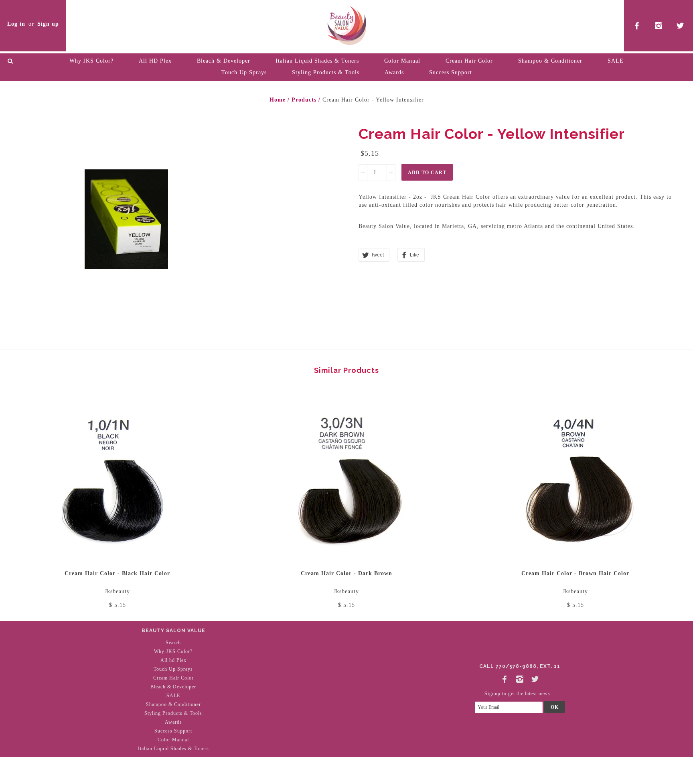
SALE (616, 61)
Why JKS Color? (91, 61)
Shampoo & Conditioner (550, 61)
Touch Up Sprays (244, 72)
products (304, 100)
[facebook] (637, 25)
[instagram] (659, 25)
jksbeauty (117, 591)
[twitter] (680, 25)
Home (278, 100)
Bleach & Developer (223, 61)
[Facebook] (504, 678)
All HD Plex (155, 61)
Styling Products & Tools (325, 72)
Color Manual (402, 61)
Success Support (450, 72)
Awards (394, 72)
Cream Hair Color (469, 61)
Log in (16, 24)
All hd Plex (173, 660)
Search (173, 642)
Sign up (48, 24)
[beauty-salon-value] (346, 24)
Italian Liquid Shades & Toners (317, 61)
